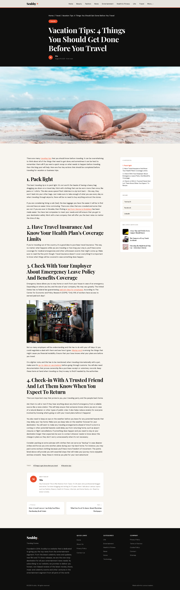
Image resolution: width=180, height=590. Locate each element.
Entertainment (107, 4)
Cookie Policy (135, 547)
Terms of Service (136, 544)
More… (149, 4)
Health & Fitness (123, 4)
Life (134, 4)
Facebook (127, 208)
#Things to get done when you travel (45, 465)
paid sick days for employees (71, 290)
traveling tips (46, 158)
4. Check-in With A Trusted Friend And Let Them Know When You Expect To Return (136, 183)
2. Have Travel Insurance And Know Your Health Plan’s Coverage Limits (135, 170)
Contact (133, 551)
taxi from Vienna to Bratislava (79, 209)
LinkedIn (127, 214)
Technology (107, 559)
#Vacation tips (66, 465)
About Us (80, 544)
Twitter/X (127, 202)
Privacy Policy (82, 548)
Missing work (77, 350)
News (96, 4)
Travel (141, 4)
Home (71, 4)
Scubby (31, 4)
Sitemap (133, 555)
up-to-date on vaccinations (49, 365)
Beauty (79, 4)
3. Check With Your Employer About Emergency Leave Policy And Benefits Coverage (136, 176)
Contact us (81, 553)
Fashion (88, 4)
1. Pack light (127, 166)
